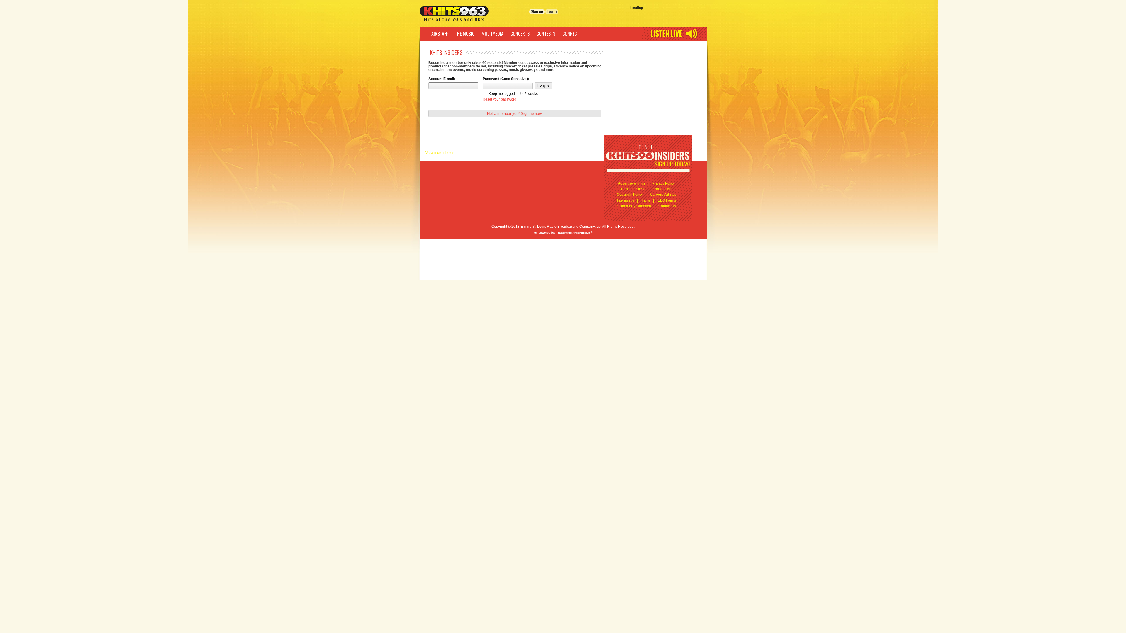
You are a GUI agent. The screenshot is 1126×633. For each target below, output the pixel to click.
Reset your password (499, 99)
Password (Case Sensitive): (506, 79)
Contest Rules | (634, 189)
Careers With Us (663, 195)
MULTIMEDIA (492, 33)
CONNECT (570, 33)
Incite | (648, 200)
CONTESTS (546, 33)
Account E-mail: (441, 79)
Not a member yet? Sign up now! (515, 113)
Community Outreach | (635, 206)
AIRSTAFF (439, 33)
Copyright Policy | (631, 195)
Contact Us (667, 206)
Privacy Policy (663, 183)
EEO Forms (667, 200)
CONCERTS (520, 33)
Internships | (627, 200)
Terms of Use (661, 189)
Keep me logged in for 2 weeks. (514, 94)
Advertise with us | (633, 183)
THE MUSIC (464, 33)
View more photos (439, 153)
